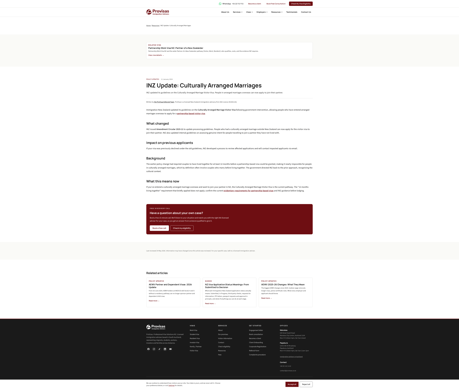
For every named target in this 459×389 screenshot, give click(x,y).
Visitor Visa (194, 350)
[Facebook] (148, 349)
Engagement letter (256, 330)
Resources (155, 25)
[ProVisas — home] (157, 12)
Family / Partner (196, 346)
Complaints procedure (257, 354)
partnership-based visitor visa (191, 113)
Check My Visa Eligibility (301, 4)
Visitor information (225, 338)
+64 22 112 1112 (285, 366)
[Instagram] (154, 349)
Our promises (223, 334)
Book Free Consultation (276, 4)
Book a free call (159, 228)
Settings (172, 385)
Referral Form (254, 350)
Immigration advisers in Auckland (291, 357)
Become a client (254, 4)
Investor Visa (194, 342)
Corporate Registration (257, 346)
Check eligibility (224, 346)
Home (148, 25)
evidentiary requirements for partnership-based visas (248, 190)
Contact (221, 342)
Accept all (292, 384)
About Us (225, 12)
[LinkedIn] (165, 349)
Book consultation (256, 334)
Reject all (306, 384)
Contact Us (306, 12)
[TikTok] (159, 349)
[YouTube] (170, 349)
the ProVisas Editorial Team (164, 102)
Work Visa (193, 330)
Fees (219, 354)
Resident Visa (195, 338)
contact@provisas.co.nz (288, 371)
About (220, 330)
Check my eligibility (182, 228)
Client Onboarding (256, 342)
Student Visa (194, 334)
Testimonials (291, 12)
